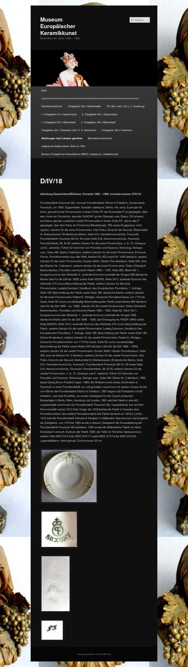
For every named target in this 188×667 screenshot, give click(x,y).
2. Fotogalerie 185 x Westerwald (98, 122)
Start (43, 90)
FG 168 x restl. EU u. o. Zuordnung (125, 106)
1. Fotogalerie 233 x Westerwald (58, 122)
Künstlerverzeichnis (51, 106)
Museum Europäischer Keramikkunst (58, 26)
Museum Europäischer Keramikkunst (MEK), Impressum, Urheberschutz (79, 154)
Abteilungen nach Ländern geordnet (61, 138)
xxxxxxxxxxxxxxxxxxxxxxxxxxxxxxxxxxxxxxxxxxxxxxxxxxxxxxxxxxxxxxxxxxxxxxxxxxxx (90, 98)
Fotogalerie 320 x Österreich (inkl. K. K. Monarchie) (68, 130)
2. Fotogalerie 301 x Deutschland (99, 114)
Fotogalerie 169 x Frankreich (117, 130)
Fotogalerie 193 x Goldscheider (84, 106)
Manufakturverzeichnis (100, 138)
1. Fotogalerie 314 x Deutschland (58, 114)
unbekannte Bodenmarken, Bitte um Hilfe (63, 146)
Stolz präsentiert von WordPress (94, 654)
